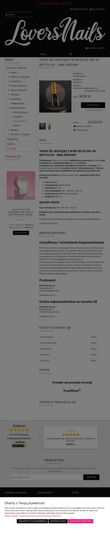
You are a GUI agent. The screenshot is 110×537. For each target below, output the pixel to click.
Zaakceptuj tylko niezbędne (32, 521)
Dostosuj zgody (58, 521)
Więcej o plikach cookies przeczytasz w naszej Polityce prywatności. (33, 515)
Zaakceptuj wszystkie (80, 521)
